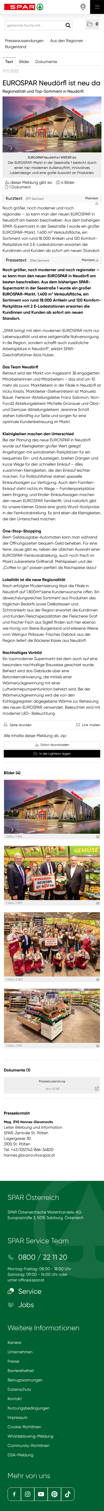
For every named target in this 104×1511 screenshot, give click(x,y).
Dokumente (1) (17, 1070)
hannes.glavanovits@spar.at (29, 1155)
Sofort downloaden (54, 745)
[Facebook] (14, 1494)
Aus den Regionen (66, 40)
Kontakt (15, 1398)
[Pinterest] (54, 1494)
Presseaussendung (52, 1081)
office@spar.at (31, 1280)
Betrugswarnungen (25, 1380)
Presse (13, 1361)
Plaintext (88, 260)
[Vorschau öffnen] (52, 124)
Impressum (18, 1417)
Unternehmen (20, 1351)
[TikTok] (67, 1494)
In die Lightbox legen (55, 754)
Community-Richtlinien (28, 1445)
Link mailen (91, 725)
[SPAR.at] (45, 7)
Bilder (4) (12, 772)
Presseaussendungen (24, 40)
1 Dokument (20, 187)
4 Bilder (67, 182)
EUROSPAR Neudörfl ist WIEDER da (52, 157)
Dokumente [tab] (46, 61)
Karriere (14, 1342)
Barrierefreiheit (21, 1370)
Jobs (25, 1305)
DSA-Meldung (20, 1455)
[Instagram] (27, 1494)
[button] (92, 24)
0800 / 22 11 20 (41, 1257)
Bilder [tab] (24, 61)
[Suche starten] (68, 25)
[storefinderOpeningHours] (83, 7)
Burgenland (15, 46)
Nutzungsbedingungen (28, 1408)
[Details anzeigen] (97, 837)
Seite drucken (21, 725)
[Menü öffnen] (97, 7)
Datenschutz (19, 1389)
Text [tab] (9, 61)
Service (28, 1291)
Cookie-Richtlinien (24, 1426)
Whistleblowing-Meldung (30, 1436)
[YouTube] (41, 1494)
